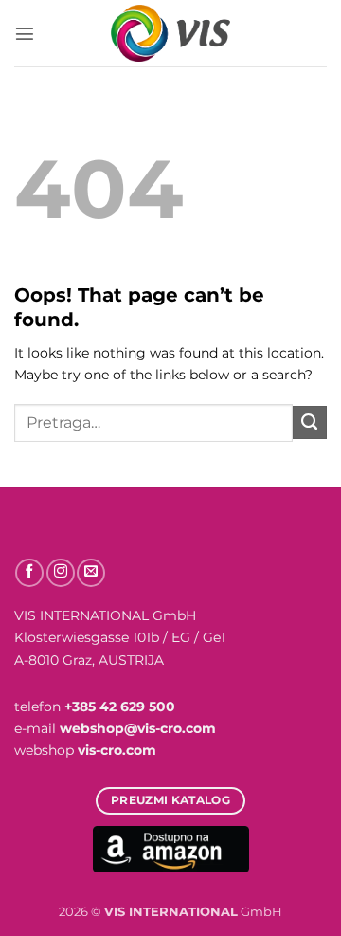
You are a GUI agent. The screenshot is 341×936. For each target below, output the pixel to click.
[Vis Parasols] (170, 33)
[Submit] (310, 423)
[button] (24, 33)
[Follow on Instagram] (60, 573)
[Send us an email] (91, 573)
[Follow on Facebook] (29, 573)
